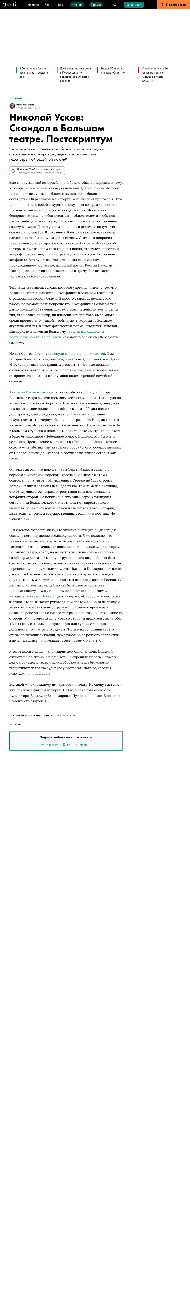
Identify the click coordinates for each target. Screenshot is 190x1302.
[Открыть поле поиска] (115, 5)
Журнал (77, 4)
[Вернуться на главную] (9, 5)
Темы (61, 4)
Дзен (83, 744)
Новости (33, 4)
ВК (69, 744)
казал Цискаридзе (46, 596)
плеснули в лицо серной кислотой (76, 353)
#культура (15, 724)
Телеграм (51, 744)
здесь (71, 715)
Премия (96, 4)
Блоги (48, 4)
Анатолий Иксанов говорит (31, 392)
